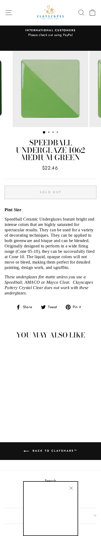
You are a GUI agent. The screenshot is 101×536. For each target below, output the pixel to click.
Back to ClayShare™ (54, 451)
